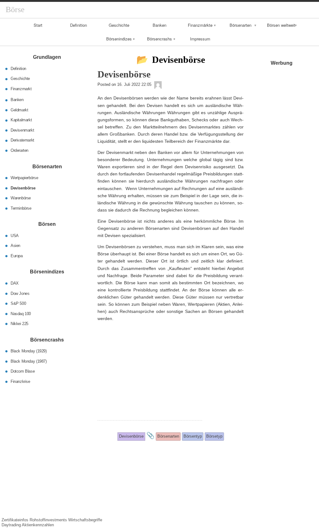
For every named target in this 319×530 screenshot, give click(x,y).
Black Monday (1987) (29, 361)
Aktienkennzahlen (38, 525)
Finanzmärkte (200, 25)
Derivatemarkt (22, 140)
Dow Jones (20, 293)
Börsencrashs (159, 39)
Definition (78, 25)
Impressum (200, 39)
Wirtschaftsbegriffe (85, 520)
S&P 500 (18, 303)
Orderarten (19, 150)
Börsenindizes (119, 39)
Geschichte (119, 25)
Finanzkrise (20, 381)
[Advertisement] (150, 376)
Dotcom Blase (23, 371)
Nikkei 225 (19, 323)
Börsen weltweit (281, 25)
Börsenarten (240, 25)
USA (15, 235)
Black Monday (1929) (29, 351)
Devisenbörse (23, 187)
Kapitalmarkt (21, 120)
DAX (15, 283)
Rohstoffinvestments (48, 520)
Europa (17, 255)
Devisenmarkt (22, 130)
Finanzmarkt (21, 88)
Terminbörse (21, 208)
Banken (159, 25)
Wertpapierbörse (24, 177)
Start (38, 25)
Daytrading (11, 525)
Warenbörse (21, 198)
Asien (15, 245)
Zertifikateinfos (15, 520)
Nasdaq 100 (21, 313)
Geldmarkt (19, 110)
